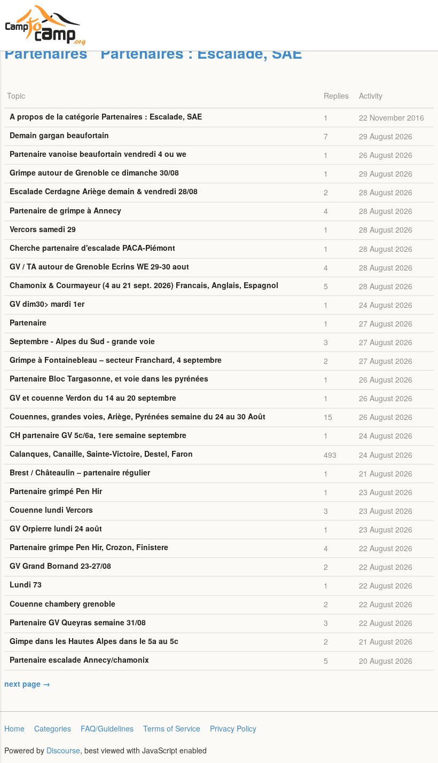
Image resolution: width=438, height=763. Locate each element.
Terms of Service (171, 728)
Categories (52, 728)
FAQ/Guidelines (107, 728)
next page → (27, 683)
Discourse (63, 750)
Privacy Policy (233, 728)
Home (14, 728)
